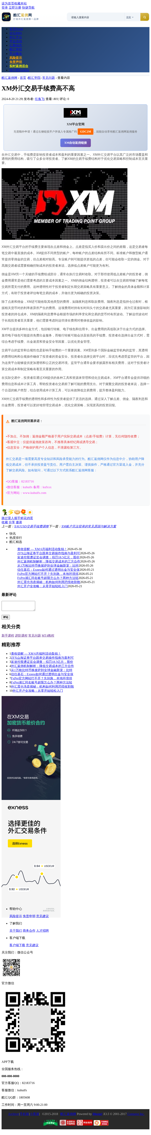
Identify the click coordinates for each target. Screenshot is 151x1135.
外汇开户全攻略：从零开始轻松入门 (42, 586)
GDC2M (85, 131)
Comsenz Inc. (136, 1114)
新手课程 (8, 635)
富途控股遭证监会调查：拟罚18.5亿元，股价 (48, 557)
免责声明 (15, 62)
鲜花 (23, 518)
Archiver (13, 1114)
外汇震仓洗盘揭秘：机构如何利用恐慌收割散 (48, 582)
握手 (17, 518)
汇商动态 (15, 45)
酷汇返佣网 (9, 77)
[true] (144, 17)
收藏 (5, 522)
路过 (5, 518)
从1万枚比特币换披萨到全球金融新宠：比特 (48, 565)
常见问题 (48, 77)
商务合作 (29, 930)
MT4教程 (48, 635)
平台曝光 (15, 53)
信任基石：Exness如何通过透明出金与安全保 (48, 569)
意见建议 (42, 916)
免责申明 (29, 916)
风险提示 (15, 57)
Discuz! (97, 1114)
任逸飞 (39, 99)
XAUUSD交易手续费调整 (31, 526)
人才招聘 (42, 930)
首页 (16, 29)
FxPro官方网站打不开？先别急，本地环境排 (47, 573)
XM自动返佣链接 (75, 142)
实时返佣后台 (18, 66)
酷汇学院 (15, 49)
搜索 (128, 17)
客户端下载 (17, 945)
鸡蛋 (30, 518)
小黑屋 (34, 1114)
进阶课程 (21, 635)
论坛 (15, 33)
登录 (5, 7)
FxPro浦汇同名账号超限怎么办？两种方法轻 (47, 578)
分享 (12, 522)
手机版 (24, 1114)
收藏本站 (20, 3)
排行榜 (19, 70)
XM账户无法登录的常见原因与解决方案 (88, 526)
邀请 (19, 522)
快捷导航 (28, 7)
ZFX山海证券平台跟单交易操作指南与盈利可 (48, 553)
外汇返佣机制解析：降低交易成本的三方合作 (48, 561)
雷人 (11, 518)
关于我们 (15, 930)
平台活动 (15, 41)
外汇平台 (15, 37)
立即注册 (15, 7)
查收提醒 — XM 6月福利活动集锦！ (42, 549)
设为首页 (8, 3)
